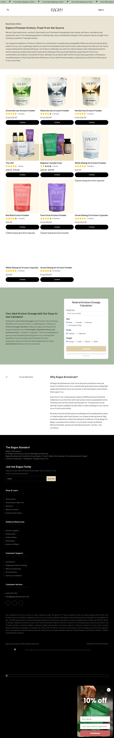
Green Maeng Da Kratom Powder (56, 267)
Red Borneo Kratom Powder (88, 110)
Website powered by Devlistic (97, 644)
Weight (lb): (70, 310)
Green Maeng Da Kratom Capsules (91, 215)
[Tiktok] (20, 603)
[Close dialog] (108, 690)
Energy (71, 341)
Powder (71, 333)
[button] (8, 10)
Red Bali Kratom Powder (17, 215)
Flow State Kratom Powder (53, 215)
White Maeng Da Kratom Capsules (22, 267)
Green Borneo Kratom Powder (20, 110)
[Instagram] (14, 603)
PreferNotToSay (74, 325)
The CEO (10, 163)
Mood (87, 341)
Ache (79, 341)
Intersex (88, 322)
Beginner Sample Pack (51, 163)
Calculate (86, 349)
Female (79, 322)
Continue (95, 733)
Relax (95, 341)
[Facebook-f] (8, 603)
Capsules (82, 333)
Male (70, 322)
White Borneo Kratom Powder (54, 110)
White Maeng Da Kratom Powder (90, 163)
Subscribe (51, 479)
